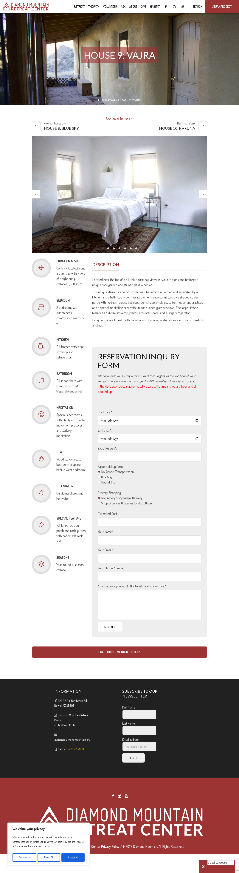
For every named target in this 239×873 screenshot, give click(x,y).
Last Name (128, 723)
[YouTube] (126, 796)
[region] (48, 844)
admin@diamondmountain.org (72, 739)
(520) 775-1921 (75, 749)
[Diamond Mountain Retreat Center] (119, 821)
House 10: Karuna (177, 128)
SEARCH (197, 6)
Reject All (48, 857)
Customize (24, 857)
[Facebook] (113, 796)
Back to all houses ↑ (119, 119)
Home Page (107, 99)
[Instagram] (119, 796)
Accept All (73, 857)
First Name (128, 707)
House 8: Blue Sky (61, 128)
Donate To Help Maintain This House (119, 652)
